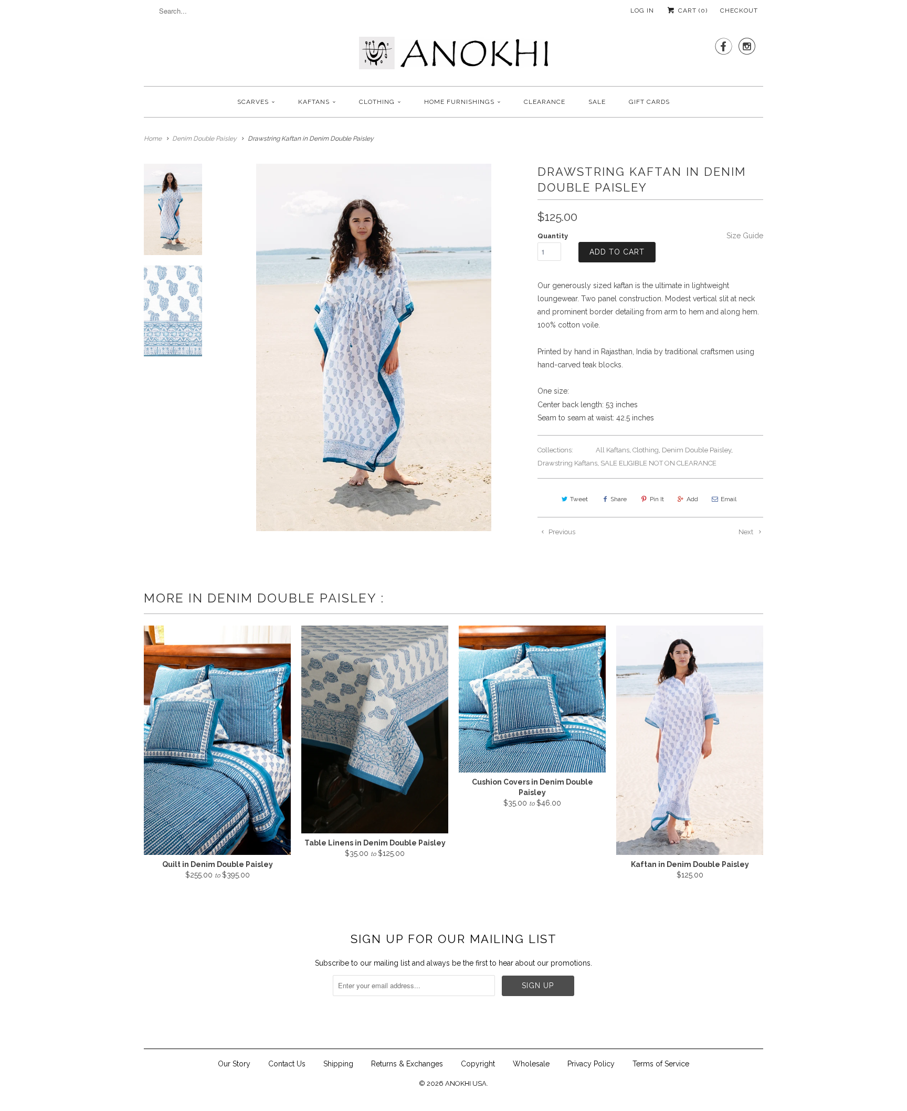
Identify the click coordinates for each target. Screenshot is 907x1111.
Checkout (739, 10)
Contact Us (286, 1064)
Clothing (377, 101)
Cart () (692, 10)
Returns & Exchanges (407, 1064)
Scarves (253, 101)
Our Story (234, 1064)
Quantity (552, 236)
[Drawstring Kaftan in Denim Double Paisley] (373, 347)
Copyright (478, 1064)
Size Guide (744, 235)
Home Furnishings (459, 101)
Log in (642, 10)
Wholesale (531, 1064)
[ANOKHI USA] (453, 56)
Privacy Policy (591, 1064)
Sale (597, 101)
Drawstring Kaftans (567, 463)
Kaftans (314, 101)
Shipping (338, 1064)
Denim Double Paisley (696, 450)
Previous (561, 532)
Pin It (657, 499)
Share (618, 499)
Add (692, 499)
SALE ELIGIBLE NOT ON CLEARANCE (658, 463)
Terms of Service (660, 1064)
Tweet (579, 499)
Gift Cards (649, 101)
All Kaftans (612, 450)
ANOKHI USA (466, 1083)
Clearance (544, 101)
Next (747, 532)
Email (728, 499)
